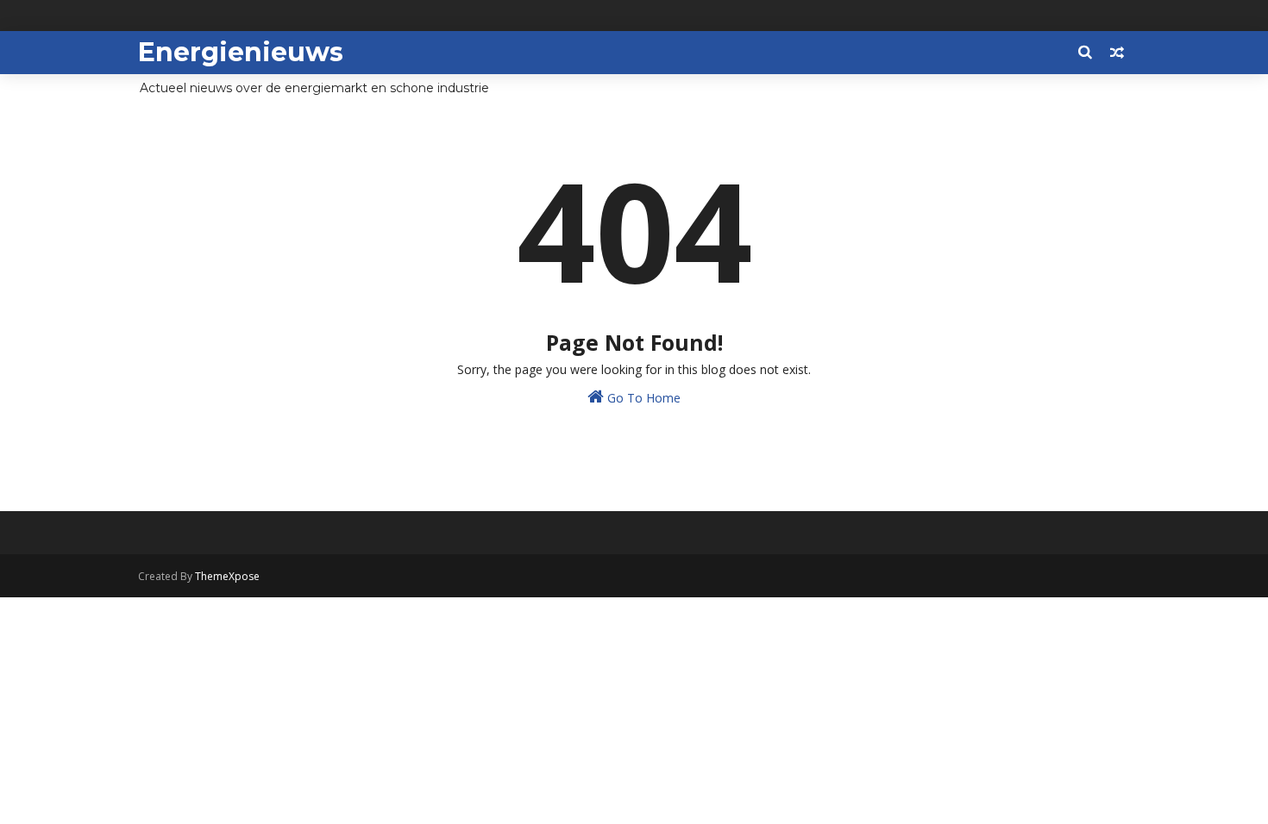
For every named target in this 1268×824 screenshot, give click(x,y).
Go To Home (642, 398)
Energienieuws (240, 52)
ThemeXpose (227, 576)
